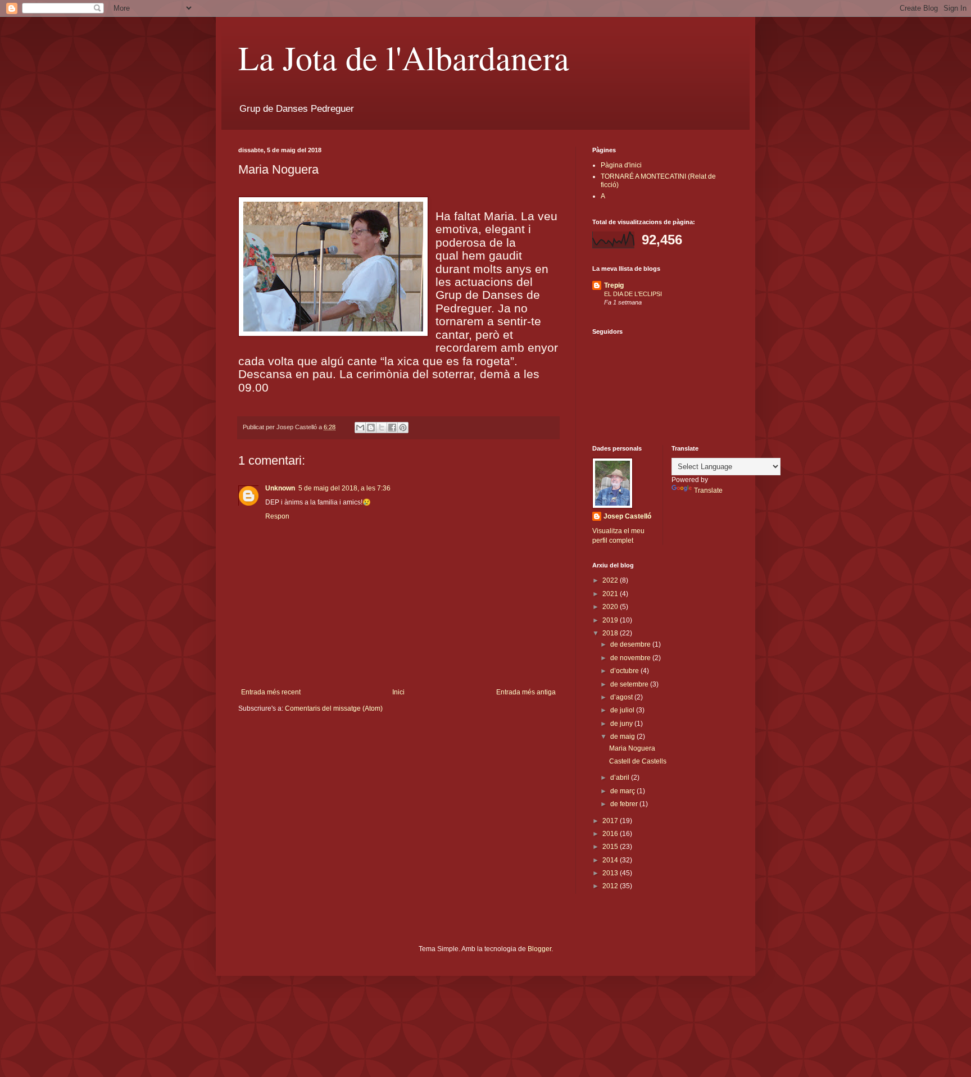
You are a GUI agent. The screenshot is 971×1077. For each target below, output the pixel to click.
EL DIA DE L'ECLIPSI (633, 293)
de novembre (631, 658)
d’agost (622, 697)
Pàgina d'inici (621, 165)
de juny (622, 724)
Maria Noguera (632, 748)
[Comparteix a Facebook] (392, 427)
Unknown (280, 488)
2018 (611, 633)
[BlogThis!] (370, 427)
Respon (277, 516)
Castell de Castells (637, 761)
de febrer (624, 804)
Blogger (539, 949)
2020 (611, 607)
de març (623, 791)
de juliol (623, 710)
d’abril (620, 777)
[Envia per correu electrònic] (360, 427)
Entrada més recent (271, 692)
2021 (611, 594)
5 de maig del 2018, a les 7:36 (344, 488)
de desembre (631, 644)
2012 (611, 886)
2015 (611, 847)
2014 (611, 860)
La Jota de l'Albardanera (403, 57)
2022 (611, 580)
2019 (611, 620)
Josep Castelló (627, 516)
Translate (708, 490)
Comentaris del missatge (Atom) (334, 708)
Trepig (614, 285)
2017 (611, 821)
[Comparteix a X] (381, 427)
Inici (398, 692)
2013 (611, 873)
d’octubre (625, 671)
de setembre (630, 684)
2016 (611, 834)
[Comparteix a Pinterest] (403, 427)
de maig (623, 736)
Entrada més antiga (526, 692)
